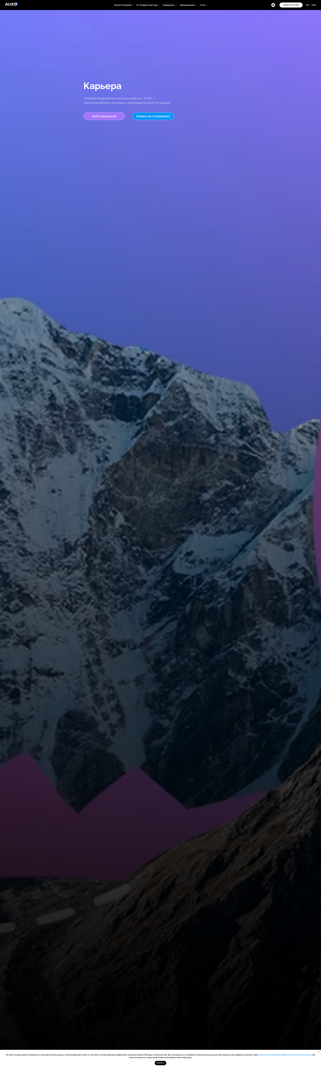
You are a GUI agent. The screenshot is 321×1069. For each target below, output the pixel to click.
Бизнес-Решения (123, 5)
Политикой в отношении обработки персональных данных (285, 1055)
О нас (203, 5)
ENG (314, 5)
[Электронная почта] (273, 5)
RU (307, 5)
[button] (153, 116)
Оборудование (187, 5)
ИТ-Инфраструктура (147, 5)
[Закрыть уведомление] (319, 1051)
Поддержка (169, 5)
